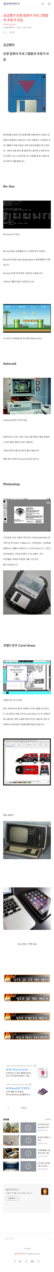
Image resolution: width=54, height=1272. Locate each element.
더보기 (48, 1119)
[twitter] (20, 1262)
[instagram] (26, 1262)
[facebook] (15, 1262)
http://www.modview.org (16, 1084)
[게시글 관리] (14, 1108)
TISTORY (27, 1248)
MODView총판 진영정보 (18, 1088)
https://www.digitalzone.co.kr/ (19, 1066)
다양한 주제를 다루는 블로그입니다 (19, 1193)
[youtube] (32, 1262)
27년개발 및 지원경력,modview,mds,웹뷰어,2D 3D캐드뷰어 (18, 1093)
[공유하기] (11, 1108)
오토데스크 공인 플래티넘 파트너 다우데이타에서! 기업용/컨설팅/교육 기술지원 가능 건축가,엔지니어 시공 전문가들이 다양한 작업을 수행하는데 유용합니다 (19, 1074)
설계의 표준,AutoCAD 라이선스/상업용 (18, 1069)
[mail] (38, 1262)
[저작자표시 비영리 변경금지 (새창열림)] (32, 1108)
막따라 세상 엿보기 (10, 24)
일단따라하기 (11, 3)
